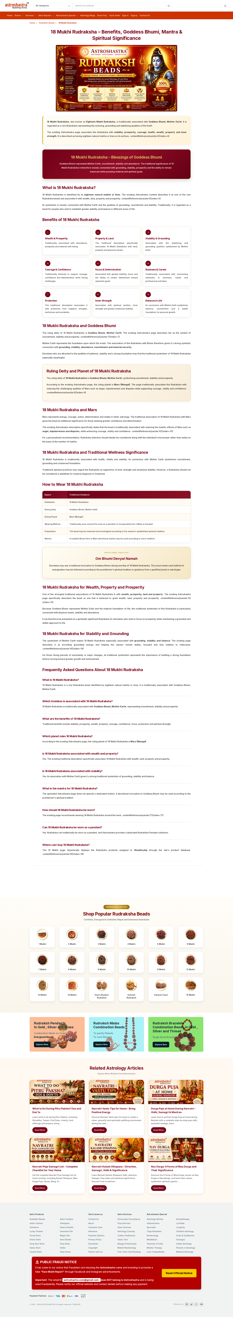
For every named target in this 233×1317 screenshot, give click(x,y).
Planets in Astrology (185, 1248)
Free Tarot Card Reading (129, 1252)
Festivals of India (155, 1244)
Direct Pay (102, 15)
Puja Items (65, 1244)
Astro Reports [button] (44, 15)
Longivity (180, 1227)
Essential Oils (66, 1231)
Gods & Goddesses (185, 1235)
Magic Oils (65, 1235)
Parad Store (35, 1235)
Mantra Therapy (154, 1248)
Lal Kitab (180, 1223)
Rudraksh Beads (46, 23)
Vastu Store (35, 1248)
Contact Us (145, 15)
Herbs (63, 1248)
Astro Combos (66, 1219)
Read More (40, 1130)
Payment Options (96, 1235)
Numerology (152, 1235)
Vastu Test (123, 1239)
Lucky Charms (36, 1231)
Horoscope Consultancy (129, 1219)
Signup (134, 15)
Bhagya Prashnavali (127, 1244)
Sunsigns (180, 1239)
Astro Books (65, 1239)
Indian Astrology (184, 1244)
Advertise (92, 1231)
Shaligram (64, 1223)
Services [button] (29, 15)
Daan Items (65, 1252)
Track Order (114, 15)
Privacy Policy (94, 1239)
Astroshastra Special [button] (66, 15)
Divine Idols (35, 1239)
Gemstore (34, 1227)
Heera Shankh (66, 1227)
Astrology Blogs (87, 15)
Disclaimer (93, 1244)
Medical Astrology (184, 1252)
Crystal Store (36, 1252)
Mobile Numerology (127, 1248)
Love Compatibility (155, 1252)
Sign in (125, 15)
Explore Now (42, 1044)
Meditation (152, 1239)
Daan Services (124, 1227)
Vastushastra (153, 1223)
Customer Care (95, 1227)
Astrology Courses (126, 1231)
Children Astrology (185, 1231)
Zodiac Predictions (126, 1235)
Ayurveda (151, 1227)
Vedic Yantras (36, 1223)
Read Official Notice (179, 1273)
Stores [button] (18, 15)
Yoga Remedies (154, 1231)
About (91, 1223)
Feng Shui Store (37, 1244)
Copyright (92, 1248)
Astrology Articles (155, 1219)
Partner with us (95, 1252)
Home (9, 15)
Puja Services (124, 1223)
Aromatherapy (182, 1219)
